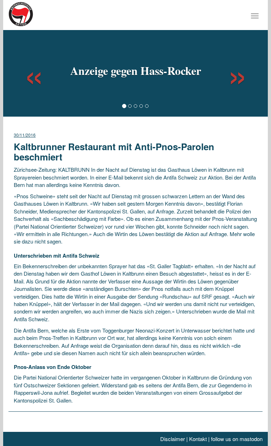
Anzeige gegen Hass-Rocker (135, 70)
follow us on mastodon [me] (237, 438)
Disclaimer (172, 438)
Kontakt (198, 438)
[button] (27, 72)
